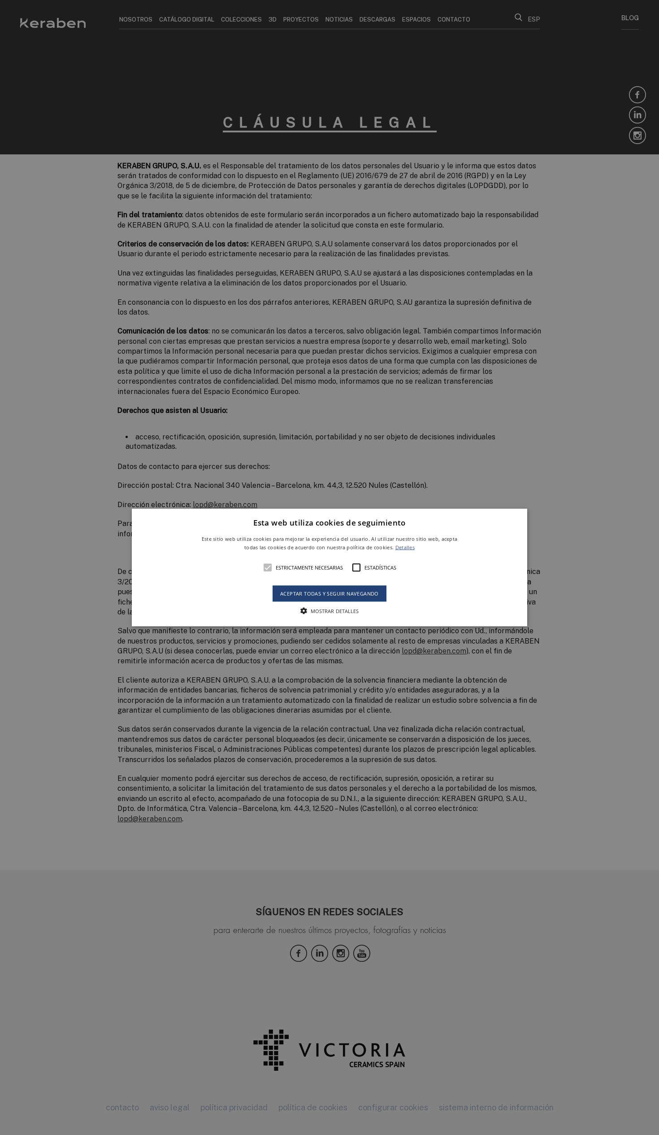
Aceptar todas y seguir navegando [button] (329, 593)
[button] (329, 567)
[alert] (329, 567)
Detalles (405, 547)
